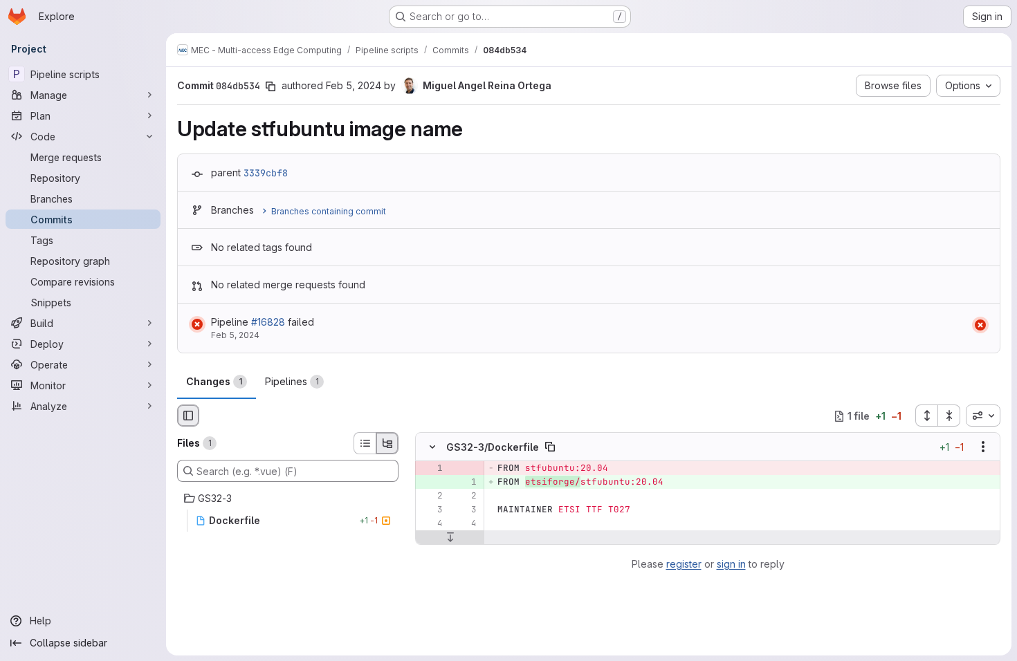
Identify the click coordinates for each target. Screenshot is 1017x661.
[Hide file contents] (432, 447)
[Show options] (983, 447)
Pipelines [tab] (292, 381)
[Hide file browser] (188, 415)
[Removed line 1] (431, 469)
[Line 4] (431, 524)
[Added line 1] (465, 483)
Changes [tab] (214, 381)
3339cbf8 (266, 173)
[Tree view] (387, 443)
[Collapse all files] (949, 415)
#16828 (268, 322)
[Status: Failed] (197, 324)
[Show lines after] (450, 538)
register (684, 564)
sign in (731, 564)
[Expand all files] (926, 415)
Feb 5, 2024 (353, 85)
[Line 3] (431, 510)
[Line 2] (431, 496)
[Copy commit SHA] (270, 86)
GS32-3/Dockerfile (492, 447)
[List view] (365, 443)
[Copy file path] (550, 447)
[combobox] (983, 415)
